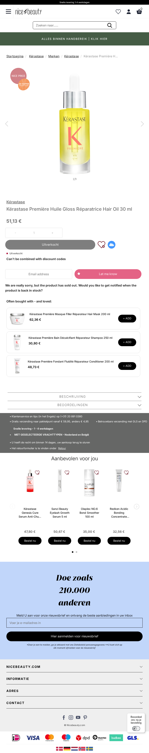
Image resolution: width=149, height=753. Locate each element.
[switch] (136, 728)
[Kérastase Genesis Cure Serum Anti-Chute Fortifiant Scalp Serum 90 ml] (30, 480)
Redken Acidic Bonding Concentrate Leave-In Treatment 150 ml (119, 513)
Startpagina (14, 56)
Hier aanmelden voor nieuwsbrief (74, 636)
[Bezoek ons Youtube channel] (78, 719)
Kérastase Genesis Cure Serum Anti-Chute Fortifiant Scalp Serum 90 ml (30, 513)
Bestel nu (30, 540)
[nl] (75, 748)
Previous (7, 124)
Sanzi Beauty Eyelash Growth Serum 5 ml (59, 512)
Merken (53, 56)
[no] (82, 748)
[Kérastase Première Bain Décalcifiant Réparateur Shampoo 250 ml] (17, 342)
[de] (67, 748)
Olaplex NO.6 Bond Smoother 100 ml (89, 512)
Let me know (108, 274)
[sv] (89, 748)
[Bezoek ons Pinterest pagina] (85, 719)
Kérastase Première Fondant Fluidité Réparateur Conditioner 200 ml (70, 361)
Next (142, 124)
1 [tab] (73, 552)
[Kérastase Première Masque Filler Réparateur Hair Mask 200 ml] (17, 318)
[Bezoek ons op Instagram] (71, 719)
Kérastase (36, 56)
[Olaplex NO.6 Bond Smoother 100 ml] (89, 483)
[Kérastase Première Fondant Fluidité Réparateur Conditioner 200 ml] (17, 366)
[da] (60, 748)
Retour (62, 448)
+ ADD (127, 318)
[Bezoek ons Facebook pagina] (64, 719)
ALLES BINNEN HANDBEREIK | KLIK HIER (74, 38)
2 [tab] (76, 552)
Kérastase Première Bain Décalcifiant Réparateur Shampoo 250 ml (70, 337)
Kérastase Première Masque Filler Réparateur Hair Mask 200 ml (69, 314)
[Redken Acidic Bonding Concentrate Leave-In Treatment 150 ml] (119, 480)
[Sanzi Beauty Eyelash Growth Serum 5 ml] (59, 480)
